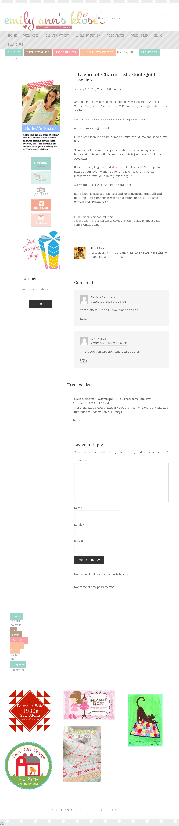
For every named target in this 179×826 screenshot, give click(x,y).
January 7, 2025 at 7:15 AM (108, 301)
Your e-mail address (35, 289)
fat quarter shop (101, 220)
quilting (108, 217)
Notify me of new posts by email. (95, 587)
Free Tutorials (14, 633)
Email (79, 525)
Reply (83, 318)
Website (79, 541)
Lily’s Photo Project (17, 648)
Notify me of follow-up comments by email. (102, 574)
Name (79, 508)
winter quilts (91, 225)
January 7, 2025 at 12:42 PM (109, 343)
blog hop (95, 217)
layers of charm (122, 220)
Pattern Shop (19, 640)
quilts (137, 220)
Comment (80, 461)
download (118, 167)
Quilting (16, 617)
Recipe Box (18, 665)
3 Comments (115, 89)
